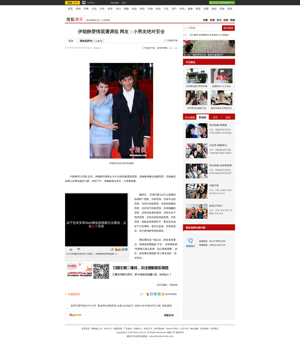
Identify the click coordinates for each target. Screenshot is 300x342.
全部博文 (214, 328)
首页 (70, 8)
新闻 (78, 8)
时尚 (182, 8)
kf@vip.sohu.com (218, 245)
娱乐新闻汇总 (93, 20)
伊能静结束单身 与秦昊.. (82, 254)
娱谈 (134, 8)
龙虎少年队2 (216, 205)
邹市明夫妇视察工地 (196, 108)
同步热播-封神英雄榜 (220, 165)
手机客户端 (149, 48)
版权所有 (180, 332)
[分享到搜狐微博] (147, 294)
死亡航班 (194, 35)
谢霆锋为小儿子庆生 (221, 86)
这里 (95, 226)
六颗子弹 (214, 185)
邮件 (124, 3)
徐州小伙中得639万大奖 (148, 305)
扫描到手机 (172, 40)
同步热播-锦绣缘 (218, 125)
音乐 (219, 20)
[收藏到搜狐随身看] (159, 294)
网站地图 (194, 328)
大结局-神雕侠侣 (218, 145)
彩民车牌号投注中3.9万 (83, 305)
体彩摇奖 (167, 305)
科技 (158, 8)
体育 (110, 8)
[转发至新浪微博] (119, 249)
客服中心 (138, 328)
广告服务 (128, 328)
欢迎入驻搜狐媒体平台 (223, 2)
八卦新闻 (105, 20)
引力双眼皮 (223, 35)
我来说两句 (91, 40)
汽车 (166, 8)
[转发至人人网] (126, 249)
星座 (229, 8)
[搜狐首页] (73, 2)
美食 (222, 8)
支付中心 (108, 328)
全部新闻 (204, 328)
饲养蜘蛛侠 (204, 35)
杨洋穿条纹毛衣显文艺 (221, 108)
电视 (212, 20)
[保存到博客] (171, 294)
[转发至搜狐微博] (116, 249)
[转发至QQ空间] (122, 249)
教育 (198, 8)
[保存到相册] (128, 163)
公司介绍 (184, 328)
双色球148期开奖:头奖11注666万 (115, 305)
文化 (94, 8)
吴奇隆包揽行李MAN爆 (196, 86)
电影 (205, 20)
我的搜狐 (115, 3)
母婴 (206, 8)
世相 (150, 8)
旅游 (214, 8)
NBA (118, 8)
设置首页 (85, 328)
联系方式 (148, 328)
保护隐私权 (159, 328)
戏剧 (225, 20)
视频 (126, 8)
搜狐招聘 (118, 328)
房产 (174, 8)
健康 (190, 8)
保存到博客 (162, 48)
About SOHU (172, 328)
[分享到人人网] (155, 294)
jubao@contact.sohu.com (161, 336)
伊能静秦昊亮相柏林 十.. (107, 254)
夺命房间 (214, 35)
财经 (142, 8)
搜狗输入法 (96, 328)
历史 (102, 8)
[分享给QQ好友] (151, 294)
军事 (86, 8)
